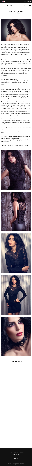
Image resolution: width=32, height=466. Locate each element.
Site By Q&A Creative (16, 464)
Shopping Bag (27, 1)
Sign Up (16, 458)
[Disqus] (16, 386)
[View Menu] (30, 5)
